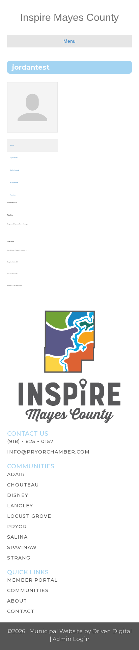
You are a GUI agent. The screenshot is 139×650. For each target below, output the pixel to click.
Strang (18, 558)
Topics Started (14, 157)
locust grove (29, 516)
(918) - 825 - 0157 (30, 441)
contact (20, 611)
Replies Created (14, 170)
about (17, 601)
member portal (32, 580)
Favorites (13, 195)
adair (16, 474)
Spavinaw (22, 547)
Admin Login (71, 639)
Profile (12, 145)
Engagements (14, 182)
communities (28, 590)
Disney (17, 495)
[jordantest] (32, 110)
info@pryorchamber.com (48, 452)
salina (17, 537)
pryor (17, 526)
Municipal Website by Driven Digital (80, 631)
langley (20, 506)
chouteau (23, 485)
